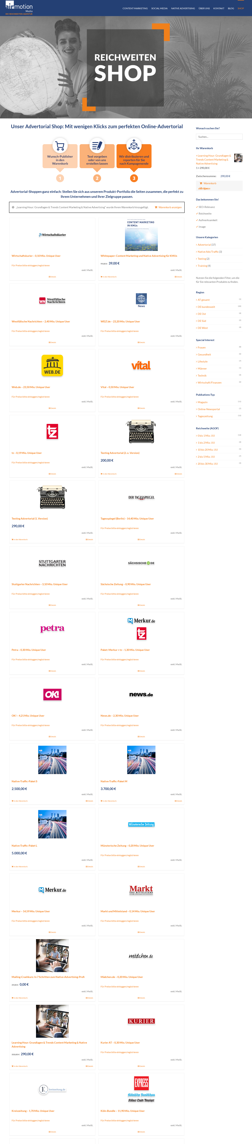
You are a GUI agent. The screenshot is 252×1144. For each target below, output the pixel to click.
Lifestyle (203, 361)
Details (53, 277)
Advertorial (204, 244)
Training (202, 265)
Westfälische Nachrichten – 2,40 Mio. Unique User (41, 321)
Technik (202, 375)
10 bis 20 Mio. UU (208, 449)
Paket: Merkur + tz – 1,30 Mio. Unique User (125, 649)
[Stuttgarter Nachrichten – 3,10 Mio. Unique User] (52, 562)
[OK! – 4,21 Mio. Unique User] (52, 694)
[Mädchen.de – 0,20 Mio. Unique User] (141, 955)
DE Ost (202, 313)
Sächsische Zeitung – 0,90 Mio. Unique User (126, 584)
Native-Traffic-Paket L (24, 845)
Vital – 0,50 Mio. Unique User (117, 387)
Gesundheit (204, 354)
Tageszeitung (205, 416)
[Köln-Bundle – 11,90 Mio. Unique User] (141, 1089)
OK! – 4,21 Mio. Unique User (28, 715)
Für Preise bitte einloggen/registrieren (31, 265)
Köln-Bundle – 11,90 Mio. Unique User (123, 1110)
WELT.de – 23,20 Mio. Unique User (120, 321)
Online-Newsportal (209, 409)
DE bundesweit (206, 306)
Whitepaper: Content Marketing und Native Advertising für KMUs (139, 255)
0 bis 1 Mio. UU (206, 435)
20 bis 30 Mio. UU (208, 463)
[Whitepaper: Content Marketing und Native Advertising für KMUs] (141, 234)
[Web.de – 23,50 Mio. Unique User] (52, 365)
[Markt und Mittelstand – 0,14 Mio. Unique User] (141, 889)
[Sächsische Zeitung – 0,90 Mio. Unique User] (141, 562)
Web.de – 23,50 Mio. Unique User (31, 387)
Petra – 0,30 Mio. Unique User (29, 649)
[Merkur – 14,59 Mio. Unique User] (52, 889)
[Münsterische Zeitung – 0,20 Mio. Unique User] (141, 824)
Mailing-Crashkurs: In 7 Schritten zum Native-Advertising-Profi (48, 976)
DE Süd (202, 320)
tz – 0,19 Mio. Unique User (27, 452)
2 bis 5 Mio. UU (206, 456)
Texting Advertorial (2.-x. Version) (120, 452)
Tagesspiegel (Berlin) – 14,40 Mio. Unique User (127, 518)
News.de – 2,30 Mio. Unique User (120, 715)
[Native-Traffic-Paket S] (52, 760)
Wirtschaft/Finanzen (210, 382)
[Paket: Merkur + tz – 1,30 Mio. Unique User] (141, 628)
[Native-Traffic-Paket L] (52, 824)
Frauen (202, 347)
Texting (202, 258)
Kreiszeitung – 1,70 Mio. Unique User (33, 1110)
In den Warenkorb (110, 277)
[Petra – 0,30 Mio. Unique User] (52, 628)
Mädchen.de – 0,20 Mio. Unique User (122, 976)
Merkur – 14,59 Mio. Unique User (31, 911)
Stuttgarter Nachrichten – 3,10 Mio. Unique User (40, 584)
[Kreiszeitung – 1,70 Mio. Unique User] (52, 1089)
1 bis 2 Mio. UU (206, 442)
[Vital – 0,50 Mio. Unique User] (141, 365)
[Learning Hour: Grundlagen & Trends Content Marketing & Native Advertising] (52, 1021)
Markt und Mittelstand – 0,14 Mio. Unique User (128, 911)
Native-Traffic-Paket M (114, 781)
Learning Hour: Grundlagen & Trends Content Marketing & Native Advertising (213, 159)
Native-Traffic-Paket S (24, 781)
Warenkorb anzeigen (170, 207)
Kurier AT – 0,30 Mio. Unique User (120, 1042)
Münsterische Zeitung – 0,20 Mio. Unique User (127, 845)
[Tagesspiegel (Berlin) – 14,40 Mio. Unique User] (141, 497)
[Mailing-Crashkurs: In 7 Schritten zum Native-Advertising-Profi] (52, 955)
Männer (202, 368)
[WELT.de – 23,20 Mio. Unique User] (141, 300)
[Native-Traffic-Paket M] (141, 760)
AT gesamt (204, 299)
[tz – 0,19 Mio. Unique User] (52, 431)
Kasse (207, 188)
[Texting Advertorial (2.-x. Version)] (141, 431)
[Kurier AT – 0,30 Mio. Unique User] (141, 1021)
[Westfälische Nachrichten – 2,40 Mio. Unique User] (52, 300)
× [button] (196, 155)
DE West (203, 327)
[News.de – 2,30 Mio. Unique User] (141, 694)
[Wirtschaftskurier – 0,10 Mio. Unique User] (52, 234)
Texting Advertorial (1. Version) (30, 518)
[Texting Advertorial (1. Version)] (52, 497)
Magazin (203, 402)
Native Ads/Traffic (208, 251)
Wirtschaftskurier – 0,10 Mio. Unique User (36, 255)
